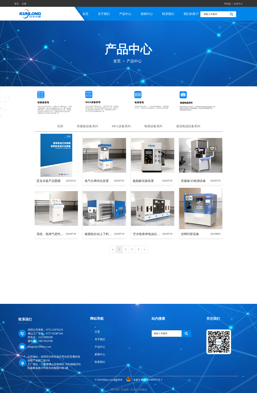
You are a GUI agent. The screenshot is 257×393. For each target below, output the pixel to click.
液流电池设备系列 (188, 126)
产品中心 (125, 13)
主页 (97, 331)
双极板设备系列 (87, 126)
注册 (24, 3)
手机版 (227, 3)
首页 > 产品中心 (128, 61)
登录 (16, 3)
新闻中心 (147, 13)
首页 (85, 13)
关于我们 (104, 13)
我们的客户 (191, 13)
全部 (60, 126)
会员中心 (238, 3)
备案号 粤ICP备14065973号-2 (148, 379)
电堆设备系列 (153, 126)
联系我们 (168, 13)
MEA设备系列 (121, 126)
